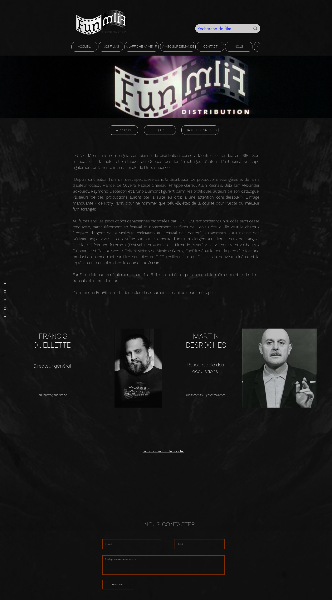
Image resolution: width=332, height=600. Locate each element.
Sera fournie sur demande (163, 451)
